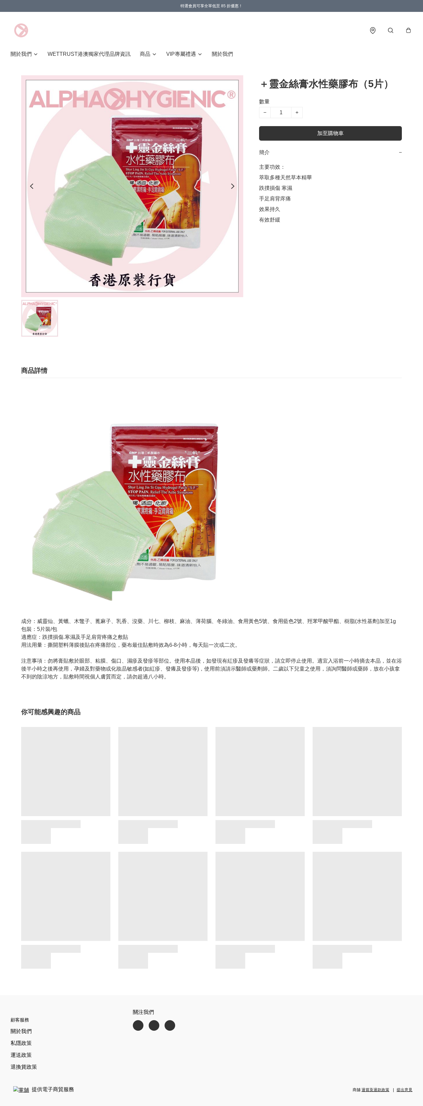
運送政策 (21, 1055)
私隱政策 (21, 1043)
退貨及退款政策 (375, 1090)
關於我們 (222, 54)
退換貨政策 (24, 1067)
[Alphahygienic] (21, 30)
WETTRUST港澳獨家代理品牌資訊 (89, 54)
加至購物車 (330, 133)
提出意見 (404, 1090)
